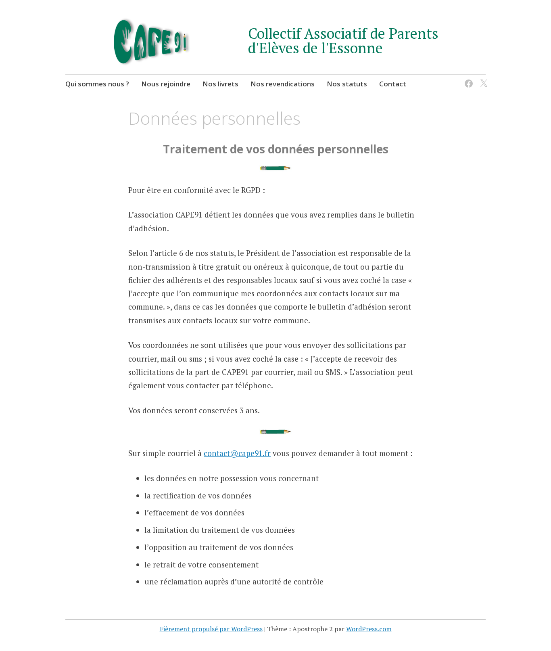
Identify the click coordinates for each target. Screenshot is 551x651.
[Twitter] (482, 78)
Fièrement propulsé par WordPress (211, 628)
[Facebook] (467, 78)
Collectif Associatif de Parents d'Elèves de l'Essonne (343, 40)
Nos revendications (282, 83)
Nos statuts (347, 83)
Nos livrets (220, 83)
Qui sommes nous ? (97, 83)
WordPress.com (369, 628)
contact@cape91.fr (237, 453)
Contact (392, 83)
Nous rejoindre (165, 83)
